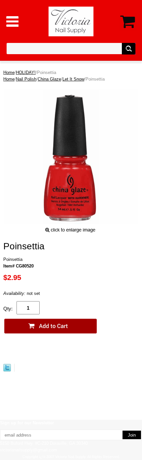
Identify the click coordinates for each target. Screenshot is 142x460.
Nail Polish (26, 79)
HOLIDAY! (26, 72)
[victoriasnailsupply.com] (71, 20)
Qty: (8, 308)
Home (9, 72)
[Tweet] (7, 370)
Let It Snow (73, 79)
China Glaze (49, 79)
